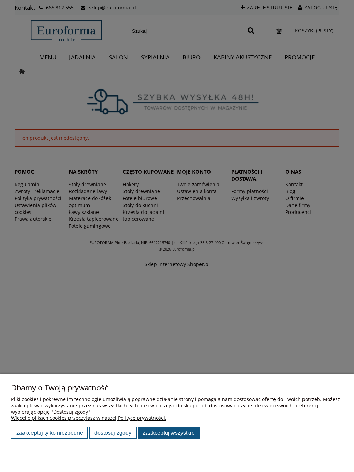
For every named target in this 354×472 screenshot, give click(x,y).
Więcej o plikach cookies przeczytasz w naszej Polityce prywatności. (88, 418)
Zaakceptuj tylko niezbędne (49, 432)
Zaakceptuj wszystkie (169, 432)
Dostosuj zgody (112, 432)
